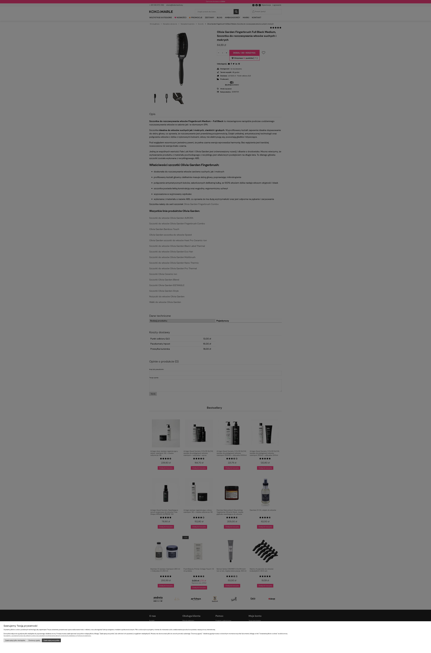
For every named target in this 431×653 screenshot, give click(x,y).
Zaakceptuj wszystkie (51, 640)
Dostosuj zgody (34, 640)
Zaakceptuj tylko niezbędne (15, 640)
